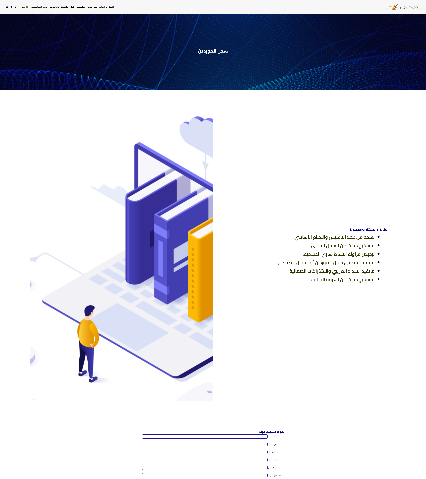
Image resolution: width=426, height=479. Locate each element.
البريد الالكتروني (273, 460)
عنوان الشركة (273, 444)
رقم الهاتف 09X (273, 452)
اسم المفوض (272, 467)
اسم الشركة (272, 436)
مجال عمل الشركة (274, 475)
